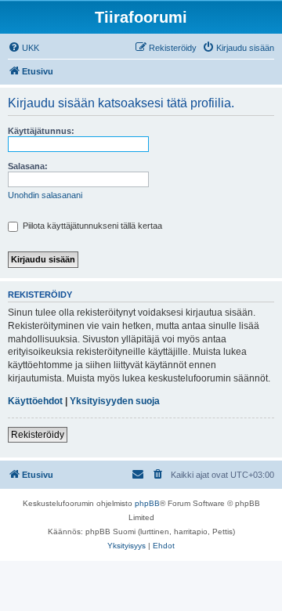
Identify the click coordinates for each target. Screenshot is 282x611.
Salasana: (28, 166)
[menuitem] (23, 47)
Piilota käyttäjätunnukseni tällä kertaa (91, 225)
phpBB (147, 503)
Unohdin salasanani (45, 195)
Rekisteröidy (37, 434)
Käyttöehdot (35, 401)
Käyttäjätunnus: (41, 131)
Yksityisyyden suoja (115, 401)
